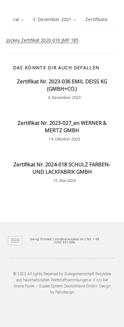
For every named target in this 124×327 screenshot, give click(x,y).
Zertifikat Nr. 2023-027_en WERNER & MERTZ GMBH (62, 126)
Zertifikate (96, 19)
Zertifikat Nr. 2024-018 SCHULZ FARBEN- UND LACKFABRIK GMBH (62, 168)
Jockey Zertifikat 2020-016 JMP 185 (42, 40)
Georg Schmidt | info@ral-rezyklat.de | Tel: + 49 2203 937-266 (64, 240)
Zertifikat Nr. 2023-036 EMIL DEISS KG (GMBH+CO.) (62, 85)
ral (16, 19)
